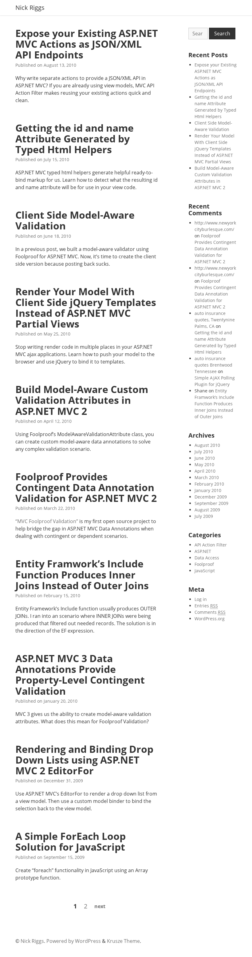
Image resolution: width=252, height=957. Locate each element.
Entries (206, 606)
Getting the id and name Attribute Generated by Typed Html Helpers (74, 138)
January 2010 (208, 490)
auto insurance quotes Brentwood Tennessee (213, 364)
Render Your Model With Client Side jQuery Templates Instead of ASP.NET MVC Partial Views (85, 308)
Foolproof (204, 564)
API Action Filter (211, 545)
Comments (210, 612)
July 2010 (204, 452)
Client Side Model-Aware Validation (75, 220)
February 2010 (209, 484)
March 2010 (207, 477)
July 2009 (204, 516)
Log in (201, 599)
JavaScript (205, 571)
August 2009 (207, 510)
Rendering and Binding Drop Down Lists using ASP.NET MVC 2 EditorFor (84, 759)
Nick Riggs (30, 8)
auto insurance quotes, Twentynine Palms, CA (215, 319)
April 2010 (205, 471)
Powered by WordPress (73, 941)
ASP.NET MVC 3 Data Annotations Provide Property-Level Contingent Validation (80, 674)
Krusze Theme (123, 941)
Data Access (207, 558)
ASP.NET (203, 551)
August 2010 (207, 445)
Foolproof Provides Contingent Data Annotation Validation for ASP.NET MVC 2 (86, 487)
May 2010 (204, 464)
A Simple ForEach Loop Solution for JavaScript (70, 841)
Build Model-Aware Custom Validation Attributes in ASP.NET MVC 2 (81, 400)
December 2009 (211, 497)
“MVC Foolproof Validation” (46, 521)
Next (99, 906)
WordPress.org (210, 618)
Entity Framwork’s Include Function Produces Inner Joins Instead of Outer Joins (82, 574)
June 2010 (205, 458)
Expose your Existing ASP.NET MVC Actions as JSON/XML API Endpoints (86, 43)
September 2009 (211, 503)
